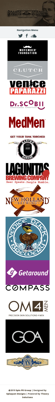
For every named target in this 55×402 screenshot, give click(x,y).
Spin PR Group (23, 390)
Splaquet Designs (16, 393)
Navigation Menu (27, 30)
